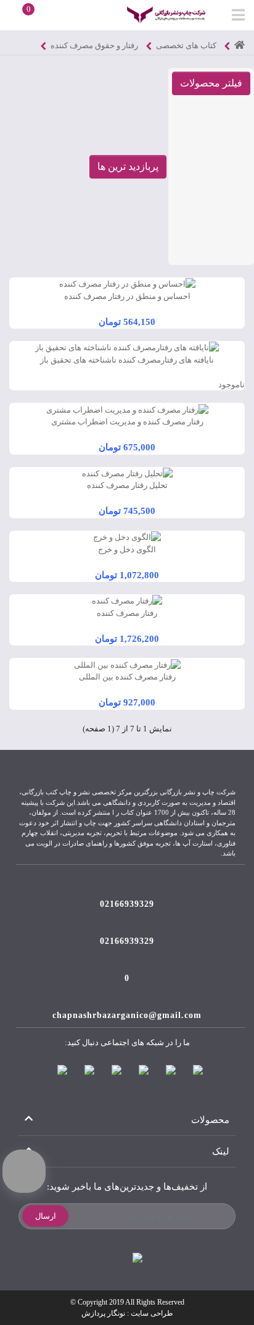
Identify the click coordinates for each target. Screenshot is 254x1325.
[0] (18, 14)
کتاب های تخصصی (186, 45)
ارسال (45, 1216)
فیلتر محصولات (211, 83)
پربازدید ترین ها (127, 166)
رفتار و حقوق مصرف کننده (94, 45)
